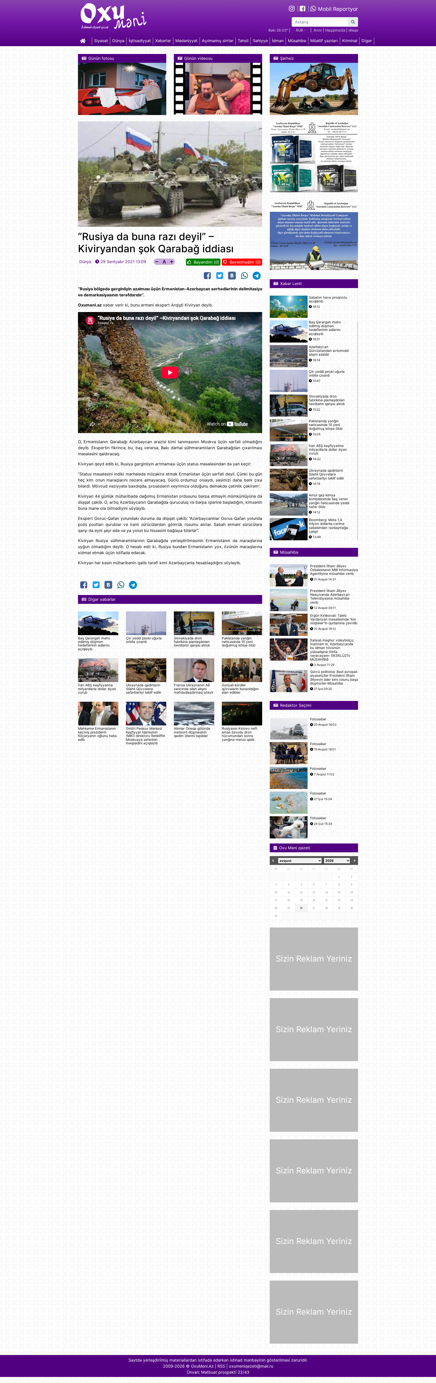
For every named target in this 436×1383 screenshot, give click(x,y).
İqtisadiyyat (140, 40)
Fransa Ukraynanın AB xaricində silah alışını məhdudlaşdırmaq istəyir (193, 688)
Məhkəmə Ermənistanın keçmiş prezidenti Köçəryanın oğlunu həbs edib (97, 733)
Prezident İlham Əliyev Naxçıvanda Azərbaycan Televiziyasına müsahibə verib (330, 596)
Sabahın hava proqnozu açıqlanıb (328, 299)
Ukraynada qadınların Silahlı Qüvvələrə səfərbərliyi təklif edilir (143, 688)
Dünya (118, 40)
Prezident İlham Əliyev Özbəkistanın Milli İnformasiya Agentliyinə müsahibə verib (334, 570)
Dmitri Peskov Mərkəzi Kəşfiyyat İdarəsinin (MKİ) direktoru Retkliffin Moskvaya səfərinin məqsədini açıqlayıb (145, 735)
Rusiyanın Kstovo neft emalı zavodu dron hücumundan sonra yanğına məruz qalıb (239, 733)
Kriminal (349, 40)
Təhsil (243, 40)
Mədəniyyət (186, 40)
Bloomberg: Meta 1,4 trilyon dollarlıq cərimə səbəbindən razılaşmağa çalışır (328, 525)
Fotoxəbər (318, 719)
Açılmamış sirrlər (217, 40)
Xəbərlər (163, 40)
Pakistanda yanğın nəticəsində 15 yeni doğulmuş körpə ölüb (238, 641)
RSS (221, 1366)
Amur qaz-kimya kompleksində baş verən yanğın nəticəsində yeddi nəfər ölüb (329, 501)
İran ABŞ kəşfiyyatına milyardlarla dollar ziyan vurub (97, 688)
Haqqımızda (335, 30)
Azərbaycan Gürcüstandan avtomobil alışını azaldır (329, 350)
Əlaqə (353, 30)
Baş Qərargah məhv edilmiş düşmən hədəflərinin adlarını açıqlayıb (94, 643)
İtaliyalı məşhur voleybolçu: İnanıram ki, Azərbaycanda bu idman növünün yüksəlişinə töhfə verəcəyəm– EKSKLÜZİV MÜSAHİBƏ (332, 649)
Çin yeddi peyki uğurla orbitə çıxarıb (144, 640)
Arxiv (318, 30)
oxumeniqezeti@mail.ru (251, 1366)
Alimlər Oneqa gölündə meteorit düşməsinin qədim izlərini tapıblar (192, 732)
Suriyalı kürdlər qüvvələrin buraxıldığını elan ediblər (240, 688)
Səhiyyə (260, 40)
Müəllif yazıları (324, 40)
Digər (367, 40)
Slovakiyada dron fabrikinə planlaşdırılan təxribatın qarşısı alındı (192, 641)
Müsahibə (297, 40)
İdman (278, 40)
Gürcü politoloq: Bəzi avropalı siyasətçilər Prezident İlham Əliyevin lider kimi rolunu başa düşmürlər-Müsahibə (334, 677)
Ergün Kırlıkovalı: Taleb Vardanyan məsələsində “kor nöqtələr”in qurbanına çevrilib (333, 619)
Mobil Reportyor (337, 9)
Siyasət (101, 40)
